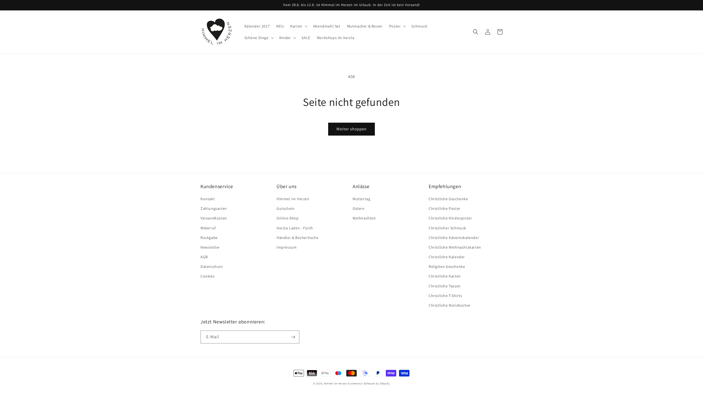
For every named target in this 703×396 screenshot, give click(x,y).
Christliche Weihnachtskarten (455, 247)
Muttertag (361, 198)
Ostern (359, 208)
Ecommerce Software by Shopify (369, 383)
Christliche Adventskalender (454, 237)
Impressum (287, 247)
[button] (298, 26)
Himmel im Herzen (293, 198)
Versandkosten (213, 218)
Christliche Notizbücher (450, 305)
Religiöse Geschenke (447, 266)
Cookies (207, 276)
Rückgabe (209, 237)
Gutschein (285, 208)
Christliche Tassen (445, 286)
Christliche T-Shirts (445, 295)
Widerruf (208, 228)
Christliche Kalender (447, 256)
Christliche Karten (445, 276)
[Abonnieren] (293, 337)
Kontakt (207, 198)
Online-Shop (288, 218)
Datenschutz (211, 266)
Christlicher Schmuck (447, 228)
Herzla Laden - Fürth (295, 228)
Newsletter (210, 247)
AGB (204, 256)
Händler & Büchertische (297, 237)
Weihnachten (364, 218)
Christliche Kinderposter (450, 218)
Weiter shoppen (351, 128)
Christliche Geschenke (448, 198)
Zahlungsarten (213, 208)
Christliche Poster (445, 208)
